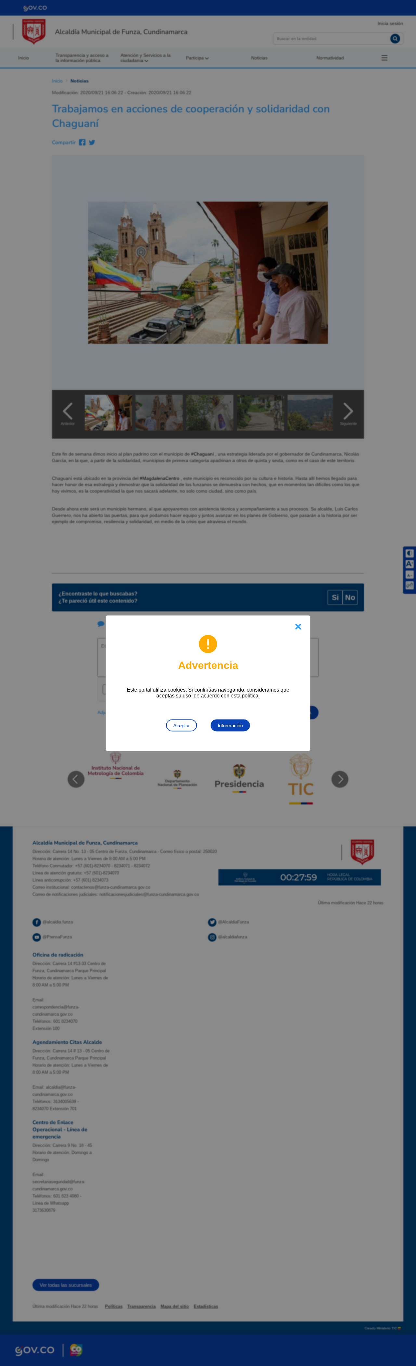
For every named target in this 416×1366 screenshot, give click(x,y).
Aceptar (181, 725)
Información (230, 725)
